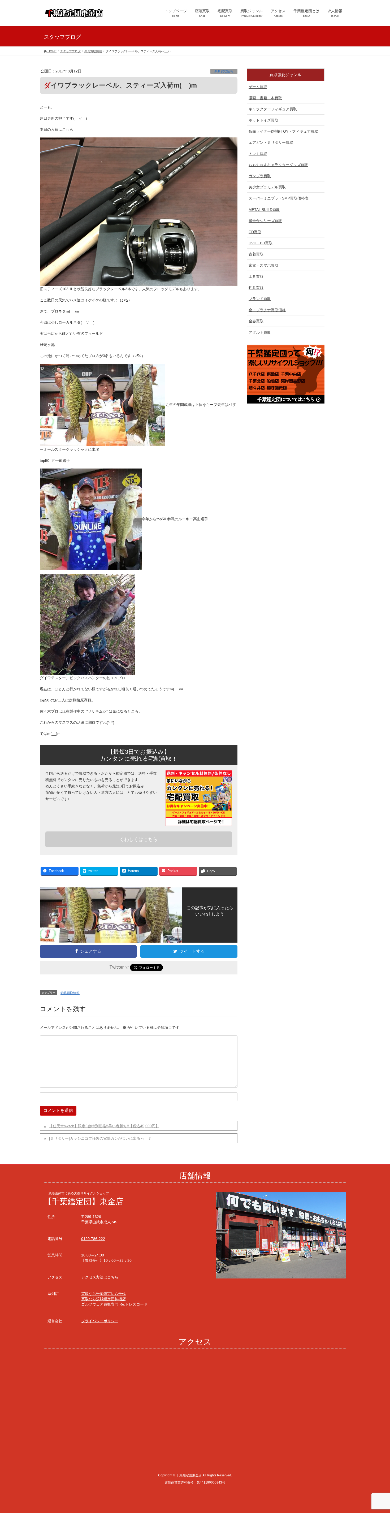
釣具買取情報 (223, 71)
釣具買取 (256, 287)
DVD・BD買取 (260, 243)
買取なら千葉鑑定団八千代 (103, 1293)
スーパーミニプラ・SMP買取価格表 (279, 198)
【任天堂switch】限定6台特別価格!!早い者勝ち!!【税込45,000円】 (104, 1126)
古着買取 (256, 254)
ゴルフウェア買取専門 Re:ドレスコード (114, 1304)
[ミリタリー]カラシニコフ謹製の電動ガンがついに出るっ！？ (100, 1138)
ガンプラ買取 (260, 176)
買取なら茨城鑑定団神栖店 (103, 1299)
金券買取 (256, 321)
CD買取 (255, 232)
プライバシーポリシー (99, 1321)
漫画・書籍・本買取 (265, 98)
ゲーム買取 (258, 87)
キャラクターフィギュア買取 (273, 109)
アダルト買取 (260, 332)
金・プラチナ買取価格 (267, 310)
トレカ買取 (258, 153)
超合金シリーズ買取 (265, 221)
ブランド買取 (260, 299)
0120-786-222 (93, 1239)
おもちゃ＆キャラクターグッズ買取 (278, 165)
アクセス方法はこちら (99, 1277)
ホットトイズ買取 (263, 120)
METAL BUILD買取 (264, 209)
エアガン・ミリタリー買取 (271, 142)
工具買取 (256, 276)
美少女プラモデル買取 (267, 187)
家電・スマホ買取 (263, 265)
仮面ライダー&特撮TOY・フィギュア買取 (283, 131)
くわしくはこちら (138, 839)
